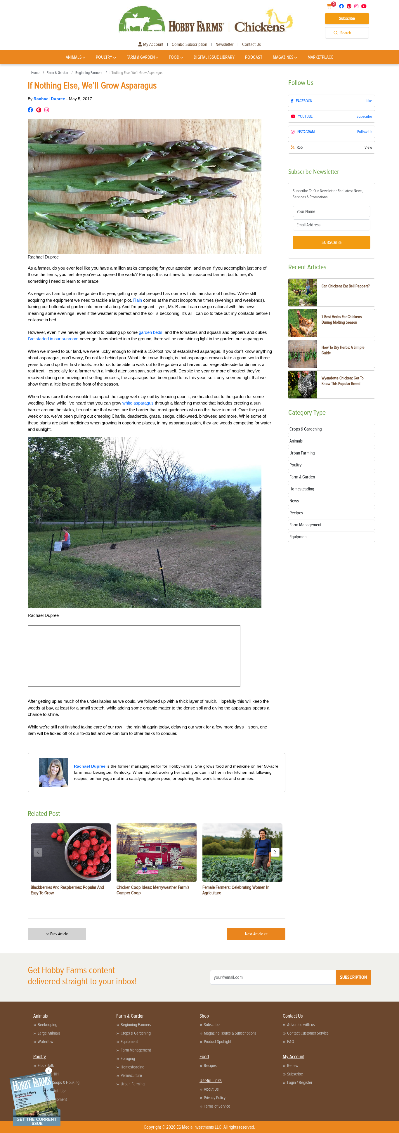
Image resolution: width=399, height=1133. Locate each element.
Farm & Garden (140, 57)
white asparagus (138, 402)
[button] (275, 852)
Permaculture (131, 1075)
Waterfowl (46, 1041)
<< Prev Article (57, 933)
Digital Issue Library (214, 57)
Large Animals (49, 1033)
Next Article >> (256, 933)
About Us (211, 1089)
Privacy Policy (214, 1097)
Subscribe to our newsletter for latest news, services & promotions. (328, 193)
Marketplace (320, 57)
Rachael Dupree (50, 98)
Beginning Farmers (88, 72)
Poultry (104, 57)
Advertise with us (301, 1024)
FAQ (290, 1041)
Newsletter (225, 44)
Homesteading (132, 1067)
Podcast (253, 57)
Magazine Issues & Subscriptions (230, 1033)
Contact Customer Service (308, 1033)
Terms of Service (217, 1106)
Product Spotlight (217, 1041)
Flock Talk (46, 1065)
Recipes (210, 1065)
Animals (74, 57)
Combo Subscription (189, 44)
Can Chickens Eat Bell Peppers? (345, 286)
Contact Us (251, 44)
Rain (137, 300)
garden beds (150, 332)
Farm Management (136, 1050)
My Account (152, 44)
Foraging (128, 1058)
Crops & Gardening (136, 1033)
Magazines (283, 57)
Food (174, 57)
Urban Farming (133, 1084)
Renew (293, 1065)
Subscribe (347, 18)
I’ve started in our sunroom (53, 338)
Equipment (129, 1041)
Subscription (353, 977)
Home (35, 72)
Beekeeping (47, 1024)
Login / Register (299, 1082)
